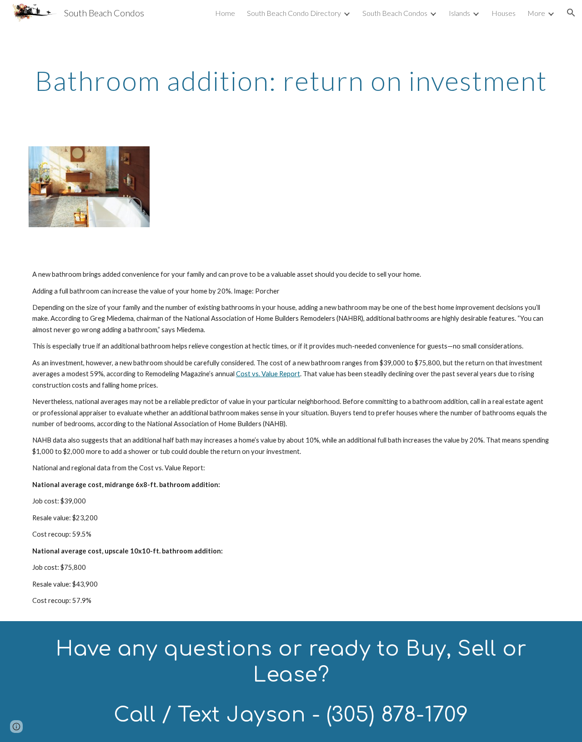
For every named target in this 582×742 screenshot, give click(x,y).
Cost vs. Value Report (268, 374)
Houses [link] (504, 13)
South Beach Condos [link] (394, 13)
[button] (571, 13)
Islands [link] (459, 13)
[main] (291, 80)
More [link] (536, 13)
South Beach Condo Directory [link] (294, 13)
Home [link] (225, 13)
